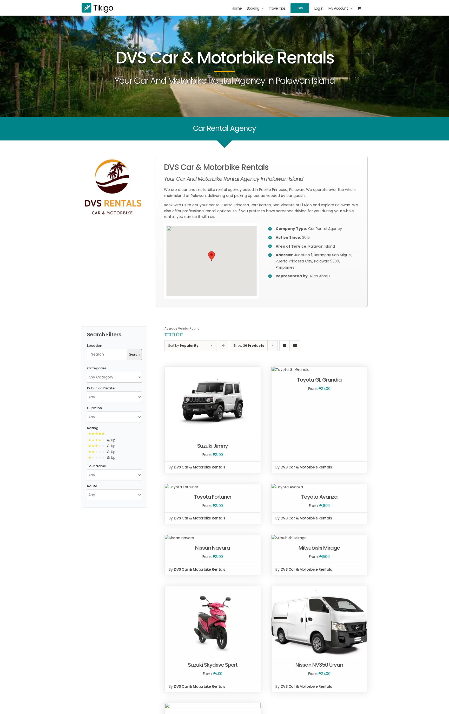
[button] (211, 256)
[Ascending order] (223, 345)
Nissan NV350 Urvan (319, 664)
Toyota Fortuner (212, 496)
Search (134, 354)
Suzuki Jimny (212, 445)
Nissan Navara (212, 547)
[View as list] (295, 345)
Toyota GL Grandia (319, 379)
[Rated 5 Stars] (97, 434)
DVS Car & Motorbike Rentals (199, 467)
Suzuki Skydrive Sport (212, 664)
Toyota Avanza (319, 496)
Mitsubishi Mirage (319, 547)
